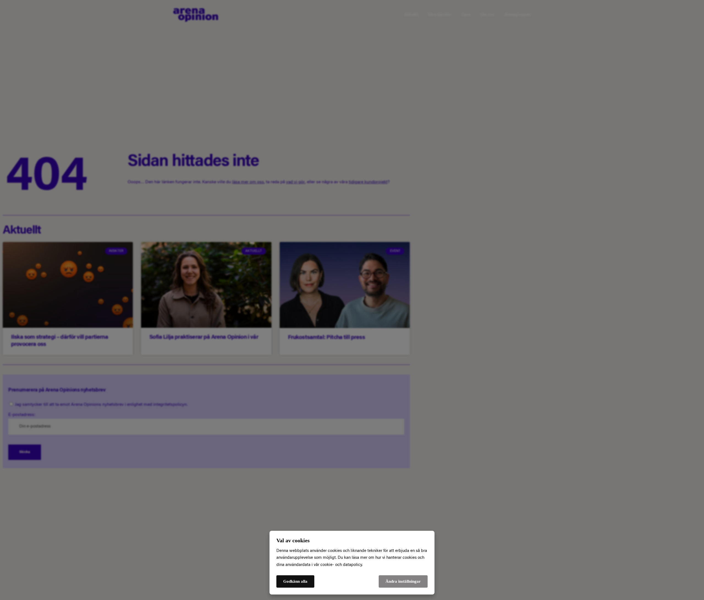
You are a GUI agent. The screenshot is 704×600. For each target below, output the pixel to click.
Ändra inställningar (403, 581)
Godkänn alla (295, 581)
